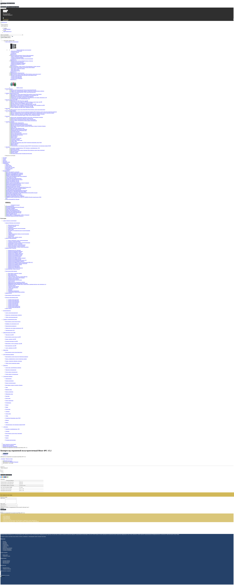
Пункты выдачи (8, 166)
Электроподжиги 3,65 (25, 98)
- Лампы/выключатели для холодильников (16, 228)
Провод (16, 152)
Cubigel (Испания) (17, 178)
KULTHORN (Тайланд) (21, 188)
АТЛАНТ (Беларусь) (19, 216)
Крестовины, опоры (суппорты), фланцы (37, 126)
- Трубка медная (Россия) (13, 304)
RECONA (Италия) (18, 194)
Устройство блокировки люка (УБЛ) (34, 142)
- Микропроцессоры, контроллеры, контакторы (17, 283)
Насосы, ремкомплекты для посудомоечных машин (43, 112)
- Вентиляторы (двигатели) (16, 51)
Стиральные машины (9, 121)
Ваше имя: (2, 498)
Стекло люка (19, 140)
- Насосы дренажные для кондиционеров (16, 245)
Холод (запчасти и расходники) (11, 41)
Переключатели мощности (28, 96)
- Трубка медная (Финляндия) (14, 307)
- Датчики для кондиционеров (16, 57)
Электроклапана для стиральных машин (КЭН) (41, 145)
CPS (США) (13, 177)
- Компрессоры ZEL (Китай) (14, 265)
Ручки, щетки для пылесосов (29, 119)
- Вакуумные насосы (14, 69)
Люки (15, 127)
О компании (7, 169)
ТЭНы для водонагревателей (30, 92)
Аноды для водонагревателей (30, 89)
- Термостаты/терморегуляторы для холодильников (18, 233)
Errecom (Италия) (17, 183)
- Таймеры (10, 232)
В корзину (3, 474)
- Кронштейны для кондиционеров (15, 243)
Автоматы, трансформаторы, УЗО (33, 148)
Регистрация (5, 20)
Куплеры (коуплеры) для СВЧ (30, 104)
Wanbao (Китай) (16, 210)
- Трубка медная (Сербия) (13, 305)
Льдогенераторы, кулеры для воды (33, 66)
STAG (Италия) (16, 199)
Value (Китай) (15, 209)
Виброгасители (21, 72)
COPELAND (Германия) (22, 176)
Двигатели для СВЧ (24, 100)
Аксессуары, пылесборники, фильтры (35, 117)
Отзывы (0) (5, 454)
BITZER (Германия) (19, 174)
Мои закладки (6, 562)
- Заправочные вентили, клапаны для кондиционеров (21, 58)
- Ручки (9, 231)
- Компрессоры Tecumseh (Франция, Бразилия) (17, 263)
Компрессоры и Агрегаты (27, 60)
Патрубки (18, 131)
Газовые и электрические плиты (12, 93)
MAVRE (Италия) (17, 193)
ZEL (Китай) (14, 213)
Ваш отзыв (2, 503)
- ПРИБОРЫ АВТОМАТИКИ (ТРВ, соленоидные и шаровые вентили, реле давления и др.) (27, 284)
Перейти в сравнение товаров (12, 6)
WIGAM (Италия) (17, 212)
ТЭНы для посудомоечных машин (33, 115)
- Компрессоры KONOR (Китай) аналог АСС (17, 260)
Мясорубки (7, 108)
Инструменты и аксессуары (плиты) (34, 94)
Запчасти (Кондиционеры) (28, 55)
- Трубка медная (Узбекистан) (14, 306)
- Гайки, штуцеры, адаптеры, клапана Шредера (17, 276)
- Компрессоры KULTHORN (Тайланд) (16, 261)
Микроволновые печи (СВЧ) (11, 99)
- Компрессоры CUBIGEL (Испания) (15, 253)
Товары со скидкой (7, 568)
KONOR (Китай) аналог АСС (25, 187)
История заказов (6, 561)
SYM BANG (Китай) (15, 205)
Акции (4, 159)
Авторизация (5, 19)
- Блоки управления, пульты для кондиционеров (20, 56)
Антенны (17, 149)
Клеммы (16, 151)
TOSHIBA (13, 208)
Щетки (15, 144)
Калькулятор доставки (10, 167)
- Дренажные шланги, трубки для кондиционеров (18, 247)
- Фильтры (10, 289)
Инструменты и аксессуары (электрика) (36, 150)
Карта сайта (5, 554)
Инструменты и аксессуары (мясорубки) (36, 109)
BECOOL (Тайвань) (19, 173)
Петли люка (18, 132)
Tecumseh (12, 206)
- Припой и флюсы (12, 285)
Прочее (16, 135)
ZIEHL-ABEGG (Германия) (23, 214)
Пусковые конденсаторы (27, 153)
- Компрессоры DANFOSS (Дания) (15, 254)
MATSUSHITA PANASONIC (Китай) (29, 192)
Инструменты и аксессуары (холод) (33, 74)
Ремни (15, 137)
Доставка (5, 157)
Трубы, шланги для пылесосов (30, 120)
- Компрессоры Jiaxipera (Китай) (14, 259)
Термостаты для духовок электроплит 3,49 (38, 97)
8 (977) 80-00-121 (6, 516)
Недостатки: (3, 506)
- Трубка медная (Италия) (13, 302)
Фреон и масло (20, 87)
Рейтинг (2, 508)
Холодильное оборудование (29, 67)
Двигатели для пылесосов (27, 118)
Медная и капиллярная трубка (30, 75)
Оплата (4, 158)
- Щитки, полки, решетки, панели (15, 237)
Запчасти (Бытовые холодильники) (24, 49)
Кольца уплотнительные (27, 125)
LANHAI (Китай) (17, 189)
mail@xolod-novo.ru (7, 31)
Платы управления (23, 133)
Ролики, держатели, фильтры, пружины (36, 114)
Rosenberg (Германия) (19, 196)
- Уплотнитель (11, 236)
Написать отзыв (9, 458)
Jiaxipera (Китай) (16, 186)
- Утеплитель (10, 288)
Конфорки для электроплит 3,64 (31, 95)
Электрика (7, 146)
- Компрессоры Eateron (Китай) (14, 256)
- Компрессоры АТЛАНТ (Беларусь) (15, 267)
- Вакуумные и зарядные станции (17, 68)
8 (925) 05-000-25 (6, 517)
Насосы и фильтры (23, 129)
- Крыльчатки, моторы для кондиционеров (16, 244)
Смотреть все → (13, 54)
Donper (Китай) (16, 180)
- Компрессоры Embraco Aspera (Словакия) (17, 258)
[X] (5, 477)
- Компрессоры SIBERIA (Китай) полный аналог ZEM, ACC (20, 262)
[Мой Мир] (3, 477)
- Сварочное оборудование (13, 286)
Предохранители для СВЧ (27, 106)
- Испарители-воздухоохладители (15, 279)
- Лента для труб (11, 281)
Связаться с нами (6, 555)
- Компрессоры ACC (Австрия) (17, 62)
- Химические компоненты (13, 290)
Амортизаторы (21, 122)
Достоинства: (3, 504)
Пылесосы (7, 116)
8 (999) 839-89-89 (6, 29)
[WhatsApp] (7, 477)
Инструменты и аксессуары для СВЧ (34, 101)
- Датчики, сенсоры (14, 52)
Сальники (18, 139)
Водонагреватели (9, 88)
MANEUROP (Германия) (22, 190)
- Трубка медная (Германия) (16, 78)
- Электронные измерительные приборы (16, 291)
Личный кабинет (6, 560)
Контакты (5, 160)
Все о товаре (5, 453)
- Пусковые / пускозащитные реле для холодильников (19, 230)
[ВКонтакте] (1, 477)
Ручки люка (18, 138)
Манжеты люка (21, 128)
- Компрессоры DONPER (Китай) (15, 255)
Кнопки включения (24, 123)
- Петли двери (11, 229)
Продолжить (3, 3)
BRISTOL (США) (17, 175)
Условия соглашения (7, 550)
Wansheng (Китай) (17, 211)
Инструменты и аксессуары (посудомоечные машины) (45, 111)
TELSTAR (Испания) (19, 207)
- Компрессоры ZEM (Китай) (14, 266)
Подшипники (20, 134)
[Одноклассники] (2, 477)
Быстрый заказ (8, 474)
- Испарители (13, 53)
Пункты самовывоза (7, 549)
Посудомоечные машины (10, 110)
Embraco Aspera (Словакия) (23, 182)
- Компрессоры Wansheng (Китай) (15, 264)
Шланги (16, 143)
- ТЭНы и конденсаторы (13, 287)
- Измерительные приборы (13, 278)
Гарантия (7, 164)
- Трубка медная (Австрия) (16, 76)
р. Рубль (5, 11)
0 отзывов (2, 458)
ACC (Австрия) (16, 171)
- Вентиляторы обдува (15, 70)
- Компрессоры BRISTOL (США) (17, 64)
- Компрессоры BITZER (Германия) (17, 63)
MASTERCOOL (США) (21, 191)
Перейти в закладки (10, 3)
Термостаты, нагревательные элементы (36, 91)
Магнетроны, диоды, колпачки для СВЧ (36, 105)
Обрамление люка (23, 130)
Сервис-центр (8, 165)
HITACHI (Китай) (17, 185)
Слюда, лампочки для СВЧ (28, 107)
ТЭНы (15, 141)
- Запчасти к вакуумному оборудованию (16, 277)
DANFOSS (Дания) (18, 179)
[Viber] (6, 477)
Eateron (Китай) (16, 181)
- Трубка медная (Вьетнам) (16, 77)
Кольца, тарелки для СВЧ (27, 103)
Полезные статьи (6, 162)
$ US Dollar (5, 10)
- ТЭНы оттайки (11, 234)
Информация (5, 163)
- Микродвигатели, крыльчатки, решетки (16, 282)
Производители (6, 170)
